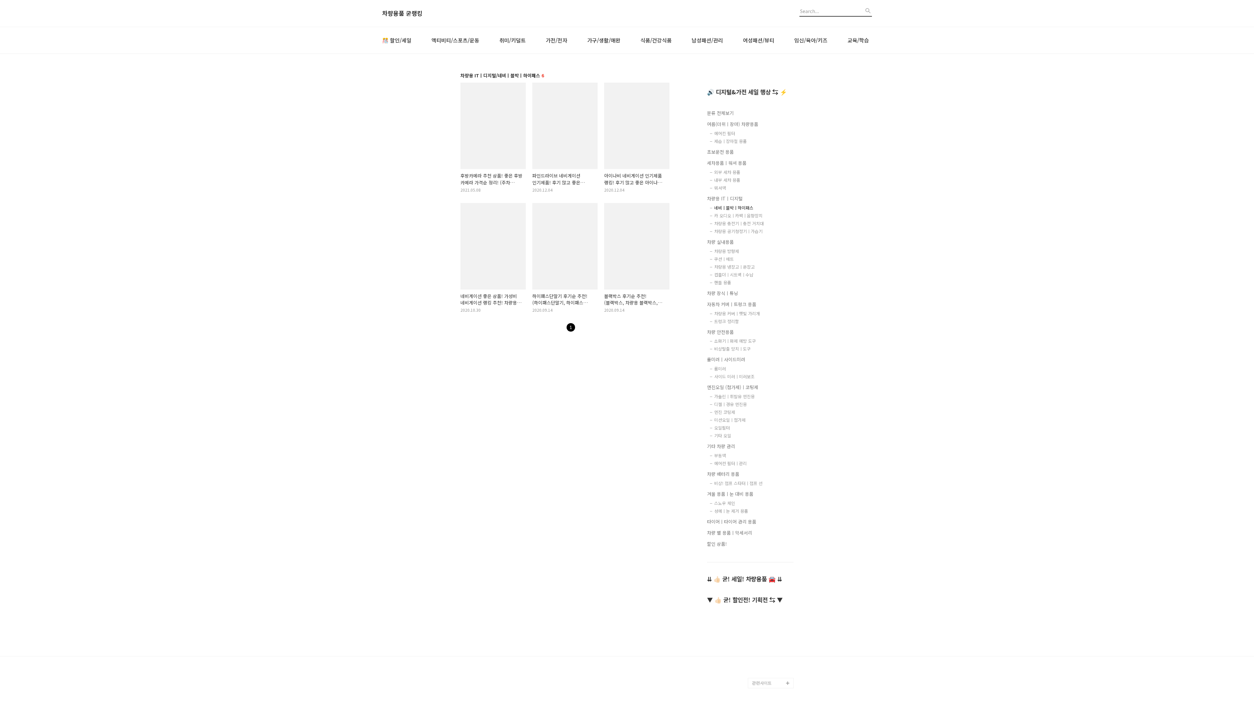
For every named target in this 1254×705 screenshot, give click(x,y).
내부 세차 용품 (727, 180)
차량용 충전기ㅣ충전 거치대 (739, 223)
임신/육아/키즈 (811, 40)
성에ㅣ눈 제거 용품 (731, 511)
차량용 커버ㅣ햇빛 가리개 (737, 313)
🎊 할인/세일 (396, 40)
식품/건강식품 (656, 40)
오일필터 (722, 428)
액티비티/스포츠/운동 (455, 40)
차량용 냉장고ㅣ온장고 (734, 267)
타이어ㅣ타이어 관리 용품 (731, 521)
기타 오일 (722, 435)
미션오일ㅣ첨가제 (730, 420)
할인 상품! (717, 543)
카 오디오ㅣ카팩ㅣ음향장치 (738, 215)
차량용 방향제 (726, 251)
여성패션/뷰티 (758, 40)
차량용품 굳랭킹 (402, 13)
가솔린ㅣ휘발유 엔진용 (734, 396)
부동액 (720, 455)
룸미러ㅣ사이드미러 (726, 359)
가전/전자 (556, 40)
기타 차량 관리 (721, 446)
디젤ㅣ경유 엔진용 (730, 404)
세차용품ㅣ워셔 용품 (727, 163)
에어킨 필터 (724, 133)
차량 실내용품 (720, 242)
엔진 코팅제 (724, 412)
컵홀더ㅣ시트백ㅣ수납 (733, 275)
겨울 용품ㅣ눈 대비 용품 (730, 494)
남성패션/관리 (707, 40)
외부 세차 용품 (727, 172)
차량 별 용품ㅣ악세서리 (729, 532)
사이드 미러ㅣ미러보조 (734, 376)
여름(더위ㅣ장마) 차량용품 (732, 124)
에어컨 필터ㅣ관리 (730, 463)
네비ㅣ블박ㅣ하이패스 (733, 208)
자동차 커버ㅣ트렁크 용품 (731, 304)
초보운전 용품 (720, 152)
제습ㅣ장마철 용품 (730, 141)
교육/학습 (858, 40)
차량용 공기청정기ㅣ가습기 (738, 231)
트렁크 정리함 (726, 321)
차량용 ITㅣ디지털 (725, 198)
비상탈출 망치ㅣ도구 (732, 349)
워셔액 (720, 188)
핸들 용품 (722, 282)
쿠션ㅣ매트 (724, 259)
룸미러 (720, 369)
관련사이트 (762, 683)
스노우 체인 (724, 503)
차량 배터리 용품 (723, 474)
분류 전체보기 (720, 113)
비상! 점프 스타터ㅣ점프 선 (738, 483)
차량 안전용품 (720, 332)
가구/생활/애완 (603, 40)
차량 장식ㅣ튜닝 (722, 293)
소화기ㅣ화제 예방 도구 (735, 341)
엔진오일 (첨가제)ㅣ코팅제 (732, 387)
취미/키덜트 (512, 40)
